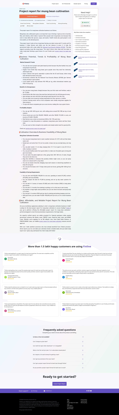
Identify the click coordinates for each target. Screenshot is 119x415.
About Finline (70, 408)
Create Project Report (32, 16)
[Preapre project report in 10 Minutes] (25, 3)
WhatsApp (35, 390)
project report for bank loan (63, 51)
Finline (68, 208)
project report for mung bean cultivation (50, 221)
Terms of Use (84, 401)
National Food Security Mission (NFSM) (54, 47)
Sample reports (77, 3)
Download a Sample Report (52, 16)
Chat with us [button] (86, 26)
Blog (68, 399)
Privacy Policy (84, 399)
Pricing (86, 3)
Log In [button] (93, 3)
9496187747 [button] (86, 22)
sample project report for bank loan (35, 128)
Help (68, 401)
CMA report (70, 405)
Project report (55, 3)
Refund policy (84, 402)
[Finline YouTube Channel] (91, 391)
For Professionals (66, 3)
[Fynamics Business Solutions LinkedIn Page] (89, 391)
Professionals (70, 407)
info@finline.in (49, 390)
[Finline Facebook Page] (87, 391)
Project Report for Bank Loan (72, 403)
